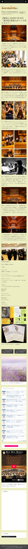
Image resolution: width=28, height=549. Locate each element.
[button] (3, 441)
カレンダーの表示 (21, 440)
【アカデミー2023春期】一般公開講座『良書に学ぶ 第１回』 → (21, 351)
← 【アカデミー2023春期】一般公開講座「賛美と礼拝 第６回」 (7, 351)
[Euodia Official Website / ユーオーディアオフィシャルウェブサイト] (14, 7)
